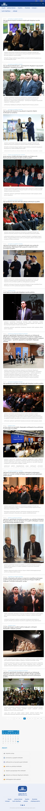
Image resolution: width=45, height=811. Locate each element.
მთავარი (3, 7)
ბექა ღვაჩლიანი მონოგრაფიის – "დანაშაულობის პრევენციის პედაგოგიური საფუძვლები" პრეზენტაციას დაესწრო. (23, 66)
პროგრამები (27, 7)
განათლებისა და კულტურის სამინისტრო (15, 64)
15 (16, 718)
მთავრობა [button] (20, 7)
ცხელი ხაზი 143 (22, 793)
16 (19, 718)
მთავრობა (27, 799)
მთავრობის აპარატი (11, 290)
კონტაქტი (15, 11)
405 (38, 718)
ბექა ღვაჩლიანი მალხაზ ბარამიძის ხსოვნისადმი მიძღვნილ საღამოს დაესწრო (21, 21)
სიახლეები (7, 801)
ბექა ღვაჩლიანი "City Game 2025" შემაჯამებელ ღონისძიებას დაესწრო (21, 201)
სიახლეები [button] (34, 7)
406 (41, 718)
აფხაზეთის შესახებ (18, 799)
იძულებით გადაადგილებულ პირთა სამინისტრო (16, 154)
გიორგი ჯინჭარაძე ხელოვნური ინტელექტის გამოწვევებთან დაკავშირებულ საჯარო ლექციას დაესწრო (23, 428)
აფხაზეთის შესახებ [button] (11, 7)
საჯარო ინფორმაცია (16, 801)
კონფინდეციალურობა (35, 801)
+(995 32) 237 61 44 (22, 795)
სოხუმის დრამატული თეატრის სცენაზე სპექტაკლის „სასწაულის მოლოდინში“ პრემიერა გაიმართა (20, 627)
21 (32, 718)
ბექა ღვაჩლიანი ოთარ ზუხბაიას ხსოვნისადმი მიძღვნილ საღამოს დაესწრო (23, 383)
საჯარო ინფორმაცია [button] (6, 11)
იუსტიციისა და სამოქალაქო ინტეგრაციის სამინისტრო (18, 333)
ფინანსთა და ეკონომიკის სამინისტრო (15, 517)
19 (27, 718)
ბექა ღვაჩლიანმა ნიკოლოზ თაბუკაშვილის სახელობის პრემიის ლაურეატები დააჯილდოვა (20, 111)
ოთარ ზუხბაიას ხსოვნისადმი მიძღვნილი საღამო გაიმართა (19, 292)
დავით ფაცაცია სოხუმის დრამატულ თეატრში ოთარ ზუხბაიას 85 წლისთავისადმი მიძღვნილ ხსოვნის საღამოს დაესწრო (20, 157)
